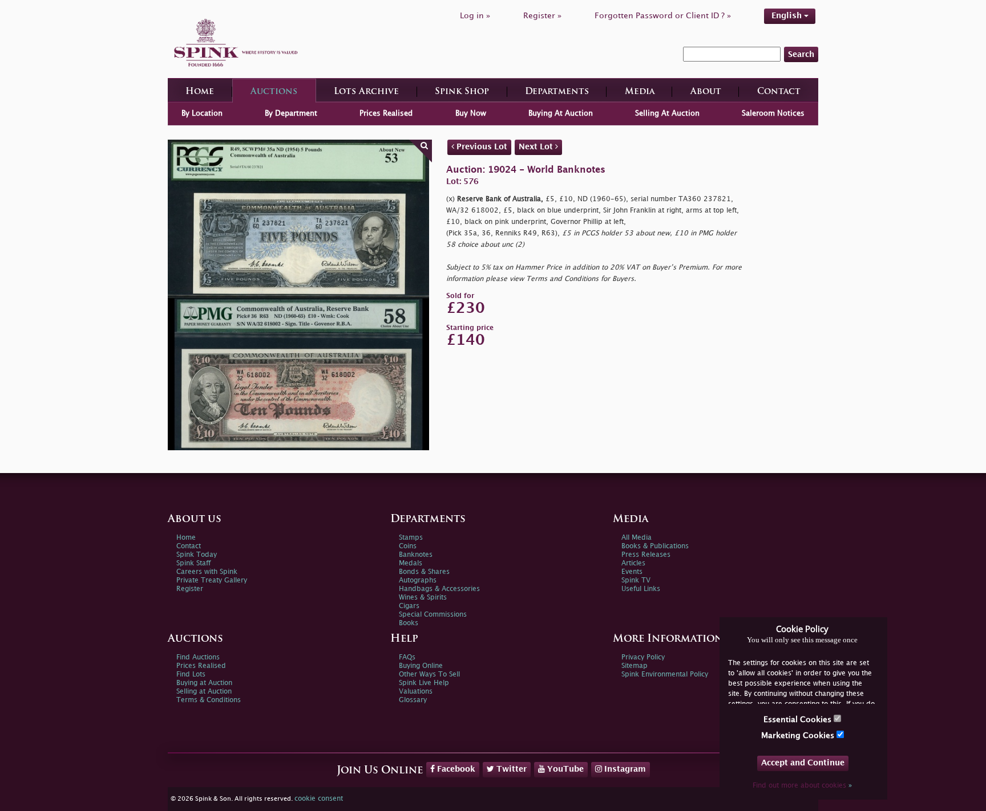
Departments (557, 92)
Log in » (475, 15)
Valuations (416, 691)
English (787, 15)
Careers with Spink (206, 572)
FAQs (407, 657)
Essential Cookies (798, 719)
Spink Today (196, 555)
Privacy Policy (643, 657)
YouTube (564, 769)
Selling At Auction (667, 113)
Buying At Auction (560, 113)
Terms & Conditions (208, 700)
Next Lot (537, 146)
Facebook (455, 769)
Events (631, 572)
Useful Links (640, 589)
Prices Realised (386, 113)
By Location (202, 113)
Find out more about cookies (802, 786)
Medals (410, 563)
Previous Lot (480, 146)
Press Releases (645, 555)
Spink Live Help (424, 683)
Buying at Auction (204, 683)
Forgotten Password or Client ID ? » (663, 15)
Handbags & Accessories (439, 589)
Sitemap (634, 666)
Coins (408, 546)
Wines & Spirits (423, 597)
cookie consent (318, 799)
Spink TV (635, 580)
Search (801, 54)
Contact (779, 92)
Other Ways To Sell (429, 674)
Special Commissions (433, 615)
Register (189, 589)
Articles (633, 563)
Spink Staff (193, 563)
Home (199, 92)
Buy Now (470, 113)
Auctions (273, 92)
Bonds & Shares (424, 572)
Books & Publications (655, 546)
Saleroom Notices (773, 113)
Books (408, 623)
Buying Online (421, 666)
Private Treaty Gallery (211, 580)
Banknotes (416, 555)
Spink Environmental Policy (664, 674)
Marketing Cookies (799, 735)
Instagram (624, 769)
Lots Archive (366, 92)
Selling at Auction (204, 691)
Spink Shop (462, 92)
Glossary (413, 700)
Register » (542, 15)
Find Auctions (198, 657)
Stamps (411, 538)
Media (639, 92)
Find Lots (190, 674)
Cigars (409, 606)
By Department (291, 113)
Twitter (510, 769)
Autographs (418, 580)
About (705, 92)
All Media (636, 538)
